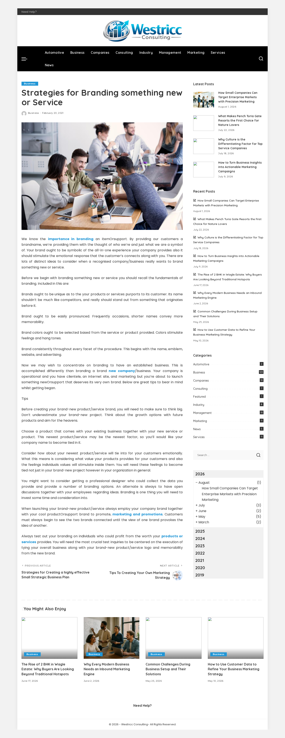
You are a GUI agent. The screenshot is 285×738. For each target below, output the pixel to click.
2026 (200, 473)
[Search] (261, 58)
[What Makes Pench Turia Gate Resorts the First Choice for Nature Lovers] (203, 123)
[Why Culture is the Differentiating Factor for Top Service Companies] (203, 146)
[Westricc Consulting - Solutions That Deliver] (142, 30)
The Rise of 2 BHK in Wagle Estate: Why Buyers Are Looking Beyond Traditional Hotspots (47, 669)
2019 (199, 575)
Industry (198, 405)
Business (30, 83)
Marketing (200, 421)
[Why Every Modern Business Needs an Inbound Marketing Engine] (112, 638)
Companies (201, 380)
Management (202, 413)
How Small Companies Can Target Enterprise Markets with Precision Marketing (237, 97)
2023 (200, 545)
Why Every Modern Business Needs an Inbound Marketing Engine (107, 669)
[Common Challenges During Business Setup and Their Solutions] (174, 638)
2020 (200, 567)
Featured (199, 396)
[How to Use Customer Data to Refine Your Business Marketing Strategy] (236, 638)
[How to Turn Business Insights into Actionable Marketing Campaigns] (203, 169)
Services (199, 437)
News (197, 429)
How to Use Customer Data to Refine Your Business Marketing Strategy (233, 669)
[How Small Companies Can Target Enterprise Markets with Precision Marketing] (203, 100)
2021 (199, 560)
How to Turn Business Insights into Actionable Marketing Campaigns (240, 167)
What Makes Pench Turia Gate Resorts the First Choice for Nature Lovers (240, 120)
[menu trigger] (26, 58)
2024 (200, 538)
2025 (200, 531)
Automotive (201, 364)
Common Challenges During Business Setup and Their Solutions (168, 669)
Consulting (200, 389)
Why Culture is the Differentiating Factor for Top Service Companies (240, 144)
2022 (200, 553)
